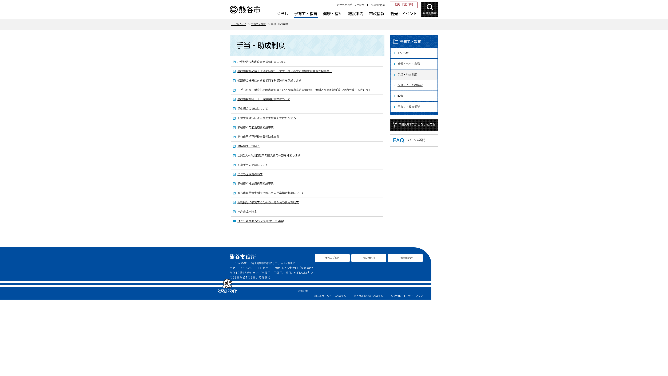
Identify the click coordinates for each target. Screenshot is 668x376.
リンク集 (396, 296)
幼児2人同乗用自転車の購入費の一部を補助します (269, 155)
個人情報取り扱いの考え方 (368, 296)
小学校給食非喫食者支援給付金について (262, 61)
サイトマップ (415, 296)
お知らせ (403, 53)
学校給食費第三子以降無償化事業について (263, 99)
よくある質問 (415, 140)
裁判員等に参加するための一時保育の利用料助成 (268, 202)
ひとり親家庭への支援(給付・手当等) (260, 221)
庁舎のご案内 (332, 258)
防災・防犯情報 (404, 4)
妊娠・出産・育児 (408, 63)
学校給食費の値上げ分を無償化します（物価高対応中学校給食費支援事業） (284, 71)
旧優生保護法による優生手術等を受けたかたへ (266, 118)
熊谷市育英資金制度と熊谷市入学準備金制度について (270, 192)
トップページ (238, 24)
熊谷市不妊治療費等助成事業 (255, 183)
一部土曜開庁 (405, 258)
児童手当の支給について (252, 164)
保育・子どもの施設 (410, 85)
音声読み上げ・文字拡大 (350, 5)
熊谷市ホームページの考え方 (330, 296)
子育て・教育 (258, 24)
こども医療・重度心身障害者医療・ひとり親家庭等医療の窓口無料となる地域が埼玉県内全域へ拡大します (304, 89)
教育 (400, 96)
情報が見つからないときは (417, 124)
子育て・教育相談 (408, 106)
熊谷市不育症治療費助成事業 (255, 127)
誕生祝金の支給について (252, 108)
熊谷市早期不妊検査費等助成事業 (258, 136)
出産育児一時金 (247, 211)
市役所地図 (369, 258)
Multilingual (378, 5)
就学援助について (248, 146)
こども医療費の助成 (250, 174)
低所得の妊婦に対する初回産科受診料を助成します (269, 80)
